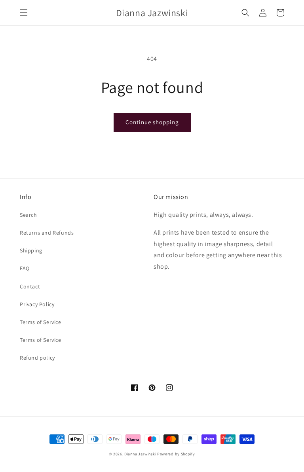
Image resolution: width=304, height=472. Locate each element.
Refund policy (37, 357)
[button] (23, 12)
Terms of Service (40, 322)
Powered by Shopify (176, 454)
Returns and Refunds (47, 232)
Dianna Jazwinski (140, 454)
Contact (30, 286)
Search (28, 214)
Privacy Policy (37, 304)
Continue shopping (152, 122)
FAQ (25, 268)
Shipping (31, 250)
